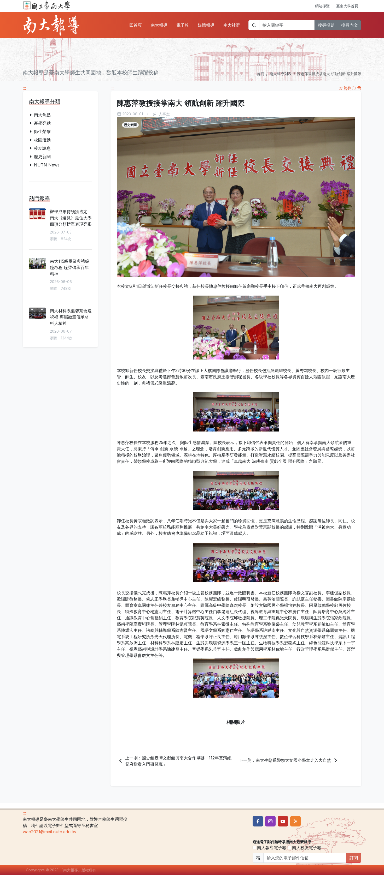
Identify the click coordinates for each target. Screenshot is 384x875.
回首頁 (135, 25)
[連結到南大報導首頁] (51, 25)
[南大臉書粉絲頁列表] (258, 821)
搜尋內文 (349, 25)
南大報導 (159, 25)
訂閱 (354, 857)
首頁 (260, 73)
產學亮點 (42, 123)
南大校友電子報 (306, 847)
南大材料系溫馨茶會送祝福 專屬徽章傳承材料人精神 (71, 317)
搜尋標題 (326, 25)
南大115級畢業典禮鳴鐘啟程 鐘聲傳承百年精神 (69, 267)
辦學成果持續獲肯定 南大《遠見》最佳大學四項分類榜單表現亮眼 (71, 218)
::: (307, 6)
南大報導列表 (281, 73)
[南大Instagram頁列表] (270, 821)
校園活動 (42, 139)
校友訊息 (42, 148)
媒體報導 (206, 25)
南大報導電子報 (271, 847)
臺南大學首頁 (347, 6)
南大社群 (231, 25)
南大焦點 (42, 114)
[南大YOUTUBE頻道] (283, 821)
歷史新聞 (42, 156)
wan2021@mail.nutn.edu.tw (49, 831)
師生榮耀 (42, 131)
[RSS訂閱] (295, 821)
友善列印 (348, 88)
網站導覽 (322, 6)
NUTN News (47, 164)
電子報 (182, 25)
